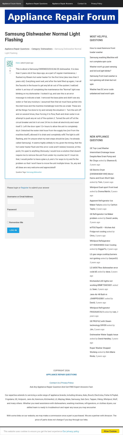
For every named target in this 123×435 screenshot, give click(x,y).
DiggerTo (102, 249)
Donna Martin (104, 191)
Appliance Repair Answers (62, 4)
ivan (114, 312)
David (92, 302)
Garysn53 (113, 258)
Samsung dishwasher (34, 172)
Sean (94, 289)
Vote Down (10, 74)
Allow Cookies (110, 431)
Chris (92, 235)
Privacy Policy (96, 4)
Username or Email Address (20, 196)
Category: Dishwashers (42, 49)
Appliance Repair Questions (36, 4)
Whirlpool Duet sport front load (104, 187)
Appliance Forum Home (11, 4)
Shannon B (111, 160)
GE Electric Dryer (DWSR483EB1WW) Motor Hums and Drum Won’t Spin (102, 174)
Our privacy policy (71, 431)
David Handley (104, 338)
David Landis (112, 218)
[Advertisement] (106, 115)
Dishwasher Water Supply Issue (104, 334)
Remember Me (16, 222)
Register (25, 187)
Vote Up (10, 67)
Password (11, 209)
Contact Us (82, 4)
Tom (100, 182)
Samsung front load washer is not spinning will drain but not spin (103, 80)
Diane (18, 63)
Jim (91, 329)
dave (108, 272)
